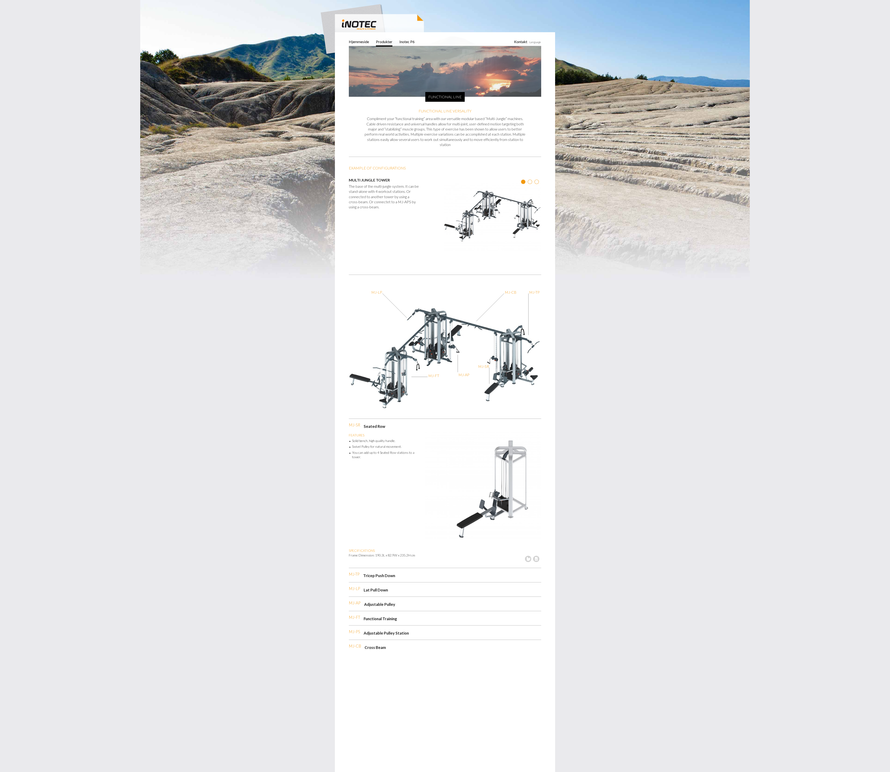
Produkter (384, 41)
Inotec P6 (407, 41)
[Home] (359, 23)
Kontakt (520, 41)
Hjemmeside (359, 41)
